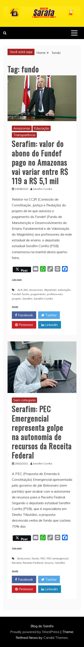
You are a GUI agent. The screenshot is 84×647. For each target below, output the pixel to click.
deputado (50, 289)
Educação (41, 128)
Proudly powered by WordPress (35, 632)
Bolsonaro (24, 558)
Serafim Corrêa (43, 298)
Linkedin (51, 325)
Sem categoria (24, 400)
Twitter (50, 315)
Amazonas (21, 128)
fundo (25, 294)
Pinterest (25, 325)
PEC (42, 558)
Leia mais (17, 280)
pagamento (38, 294)
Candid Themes (56, 637)
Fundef (16, 294)
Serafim (27, 298)
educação (64, 289)
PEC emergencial (57, 558)
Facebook (25, 315)
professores (55, 294)
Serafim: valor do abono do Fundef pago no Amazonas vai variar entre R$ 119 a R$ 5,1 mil (40, 162)
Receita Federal (33, 562)
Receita (17, 562)
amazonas (36, 289)
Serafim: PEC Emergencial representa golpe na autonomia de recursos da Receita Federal (42, 432)
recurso (49, 562)
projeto (16, 298)
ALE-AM (22, 289)
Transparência (24, 135)
